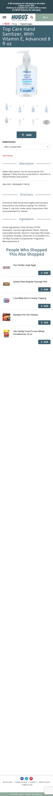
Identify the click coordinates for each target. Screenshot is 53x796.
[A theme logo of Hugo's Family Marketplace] (19, 17)
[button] (6, 107)
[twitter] (26, 778)
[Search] (31, 16)
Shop (14, 23)
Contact (32, 782)
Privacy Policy (44, 782)
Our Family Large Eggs (24, 265)
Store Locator (21, 782)
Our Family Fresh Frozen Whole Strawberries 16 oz (28, 332)
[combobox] (26, 147)
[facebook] (22, 778)
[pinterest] (31, 778)
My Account (8, 782)
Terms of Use (27, 785)
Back (7, 23)
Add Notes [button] (7, 155)
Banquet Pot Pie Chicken (25, 314)
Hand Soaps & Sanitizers (32, 23)
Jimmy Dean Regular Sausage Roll (30, 281)
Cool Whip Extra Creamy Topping (29, 298)
